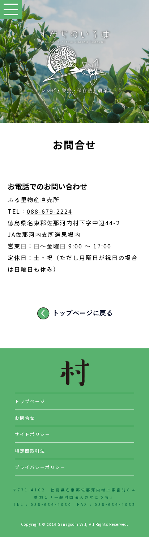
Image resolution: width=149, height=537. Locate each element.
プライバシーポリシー (40, 467)
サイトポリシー (32, 434)
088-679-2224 (49, 211)
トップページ (30, 401)
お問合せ (25, 418)
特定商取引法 (30, 451)
